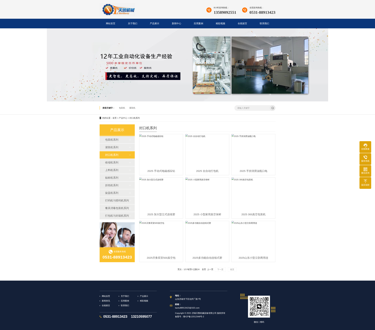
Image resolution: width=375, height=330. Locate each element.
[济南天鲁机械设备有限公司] (117, 9)
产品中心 (123, 118)
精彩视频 (144, 301)
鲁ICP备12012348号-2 (193, 316)
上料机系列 (111, 170)
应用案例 (125, 301)
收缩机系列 (111, 162)
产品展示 (144, 296)
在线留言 (106, 305)
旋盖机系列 (111, 192)
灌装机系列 (111, 147)
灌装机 (132, 108)
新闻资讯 (106, 301)
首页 (114, 118)
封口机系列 (134, 118)
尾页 (232, 269)
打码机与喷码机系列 (117, 200)
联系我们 (125, 305)
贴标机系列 (111, 177)
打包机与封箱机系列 (117, 215)
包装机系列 (111, 139)
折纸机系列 (111, 185)
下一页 (220, 269)
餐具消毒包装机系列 (117, 208)
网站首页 (106, 296)
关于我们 (125, 296)
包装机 (122, 108)
